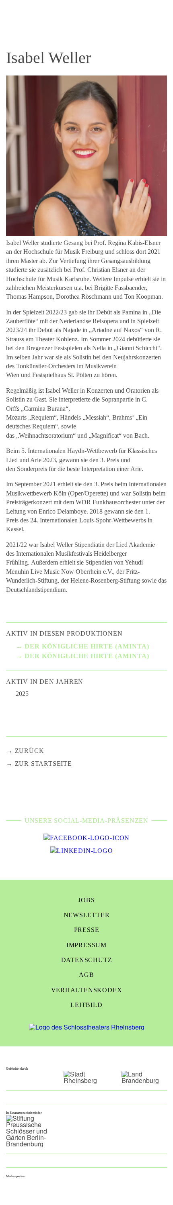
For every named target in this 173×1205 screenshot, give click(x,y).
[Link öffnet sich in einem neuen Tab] (86, 838)
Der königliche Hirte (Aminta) (87, 646)
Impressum (86, 945)
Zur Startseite (43, 763)
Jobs (86, 900)
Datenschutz (86, 959)
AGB (86, 974)
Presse (86, 929)
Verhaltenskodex (86, 990)
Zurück (29, 750)
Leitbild (86, 1004)
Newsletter (87, 914)
